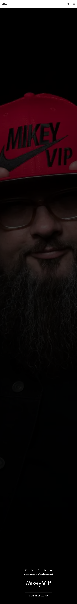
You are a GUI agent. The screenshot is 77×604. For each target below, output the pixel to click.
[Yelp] (38, 570)
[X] (32, 570)
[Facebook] (45, 570)
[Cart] (68, 4)
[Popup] (74, 4)
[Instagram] (26, 570)
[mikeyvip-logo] (4, 4)
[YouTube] (51, 570)
